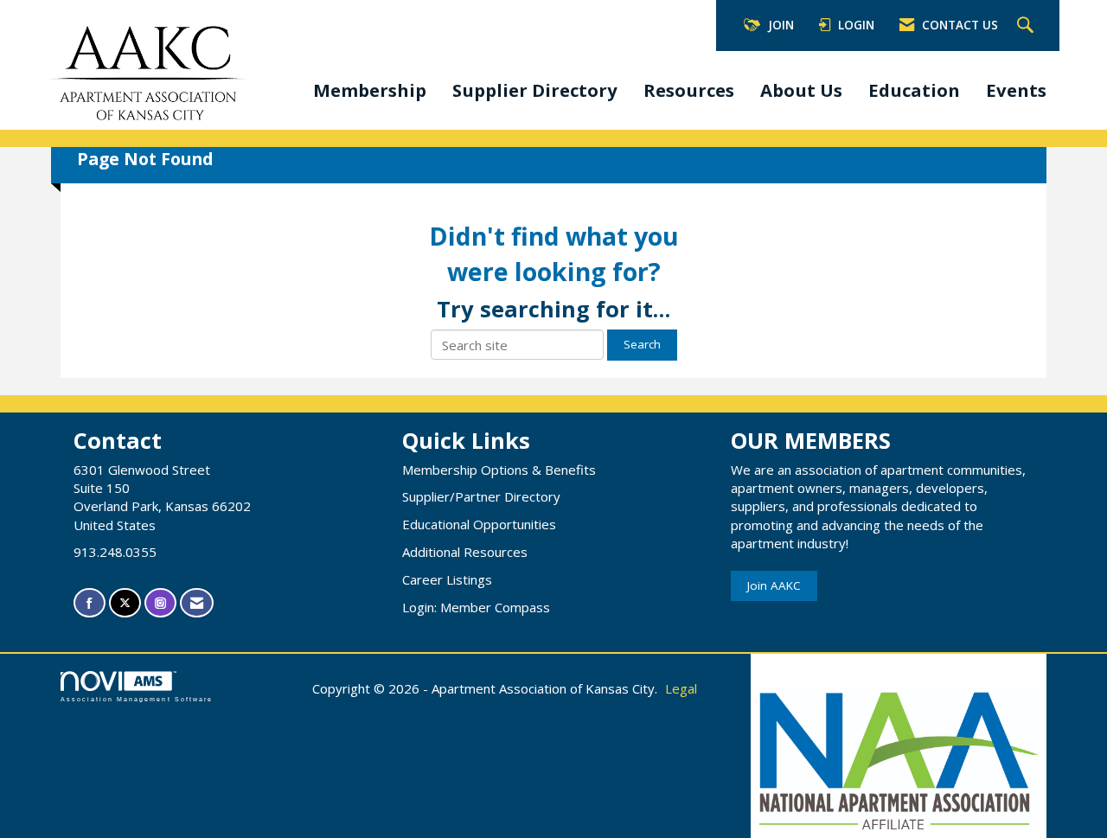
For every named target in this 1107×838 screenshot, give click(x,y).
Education (914, 90)
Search (642, 344)
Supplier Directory (534, 90)
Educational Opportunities (479, 524)
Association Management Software (137, 699)
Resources (688, 90)
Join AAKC (774, 585)
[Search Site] (1027, 25)
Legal (681, 688)
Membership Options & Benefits (499, 469)
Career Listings (447, 579)
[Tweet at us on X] (125, 603)
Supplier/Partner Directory (481, 496)
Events (1016, 90)
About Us (801, 90)
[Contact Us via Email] (197, 603)
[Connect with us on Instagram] (160, 603)
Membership (369, 90)
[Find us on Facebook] (90, 603)
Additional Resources (465, 551)
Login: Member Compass (476, 607)
